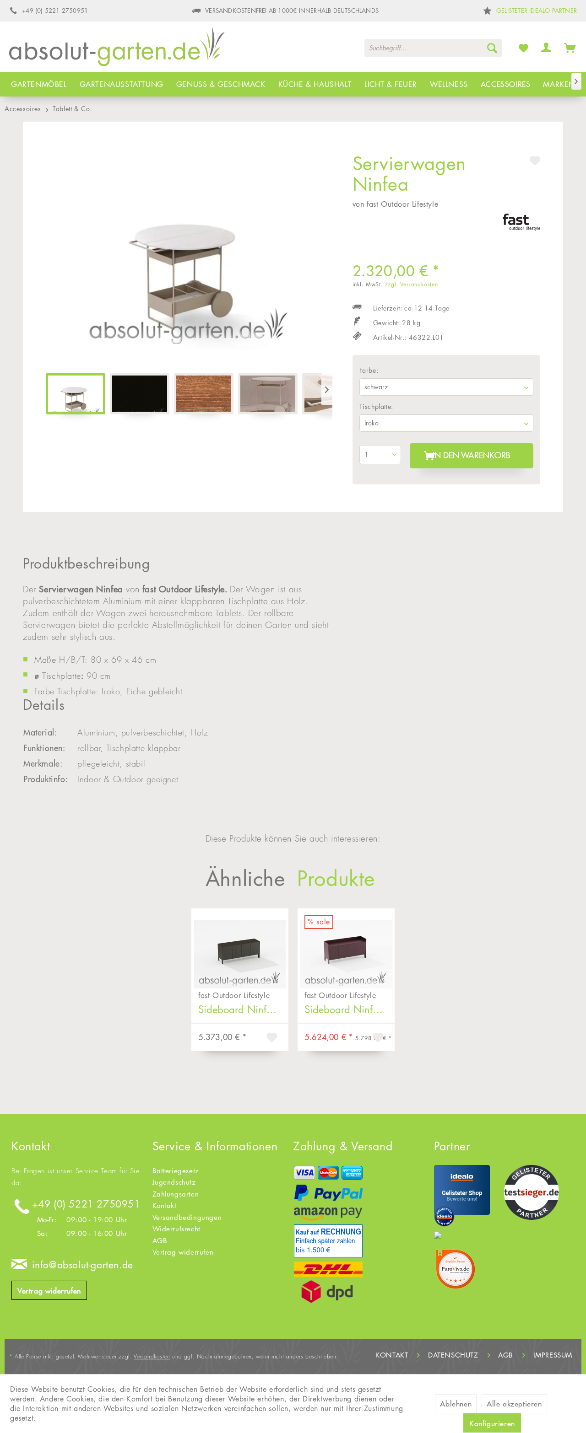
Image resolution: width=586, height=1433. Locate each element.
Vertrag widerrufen (49, 1290)
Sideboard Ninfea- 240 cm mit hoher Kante (349, 1009)
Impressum (552, 1355)
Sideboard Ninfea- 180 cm (243, 1009)
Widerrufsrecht (176, 1228)
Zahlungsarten (175, 1194)
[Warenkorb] (570, 47)
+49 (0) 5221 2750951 (86, 1204)
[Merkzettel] (524, 47)
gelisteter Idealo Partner (536, 10)
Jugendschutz (174, 1182)
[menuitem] (433, 48)
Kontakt (164, 1205)
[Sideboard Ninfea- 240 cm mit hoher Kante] (346, 947)
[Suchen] (492, 48)
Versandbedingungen (187, 1217)
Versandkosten (152, 1356)
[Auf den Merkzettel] (272, 1039)
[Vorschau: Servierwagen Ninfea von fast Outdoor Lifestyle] (75, 393)
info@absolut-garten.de (82, 1265)
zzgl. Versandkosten (411, 284)
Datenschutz (453, 1355)
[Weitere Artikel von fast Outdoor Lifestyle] (521, 230)
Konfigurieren (492, 1423)
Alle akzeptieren (514, 1403)
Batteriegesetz (175, 1170)
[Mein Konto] (546, 47)
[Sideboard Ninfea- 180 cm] (239, 947)
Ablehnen (456, 1403)
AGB (160, 1240)
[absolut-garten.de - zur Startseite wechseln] (117, 50)
